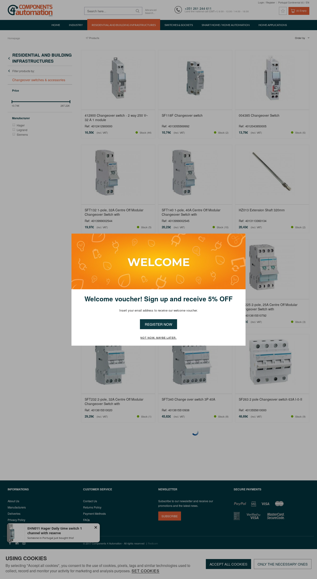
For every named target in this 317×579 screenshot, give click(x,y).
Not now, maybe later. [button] (158, 337)
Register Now (158, 324)
